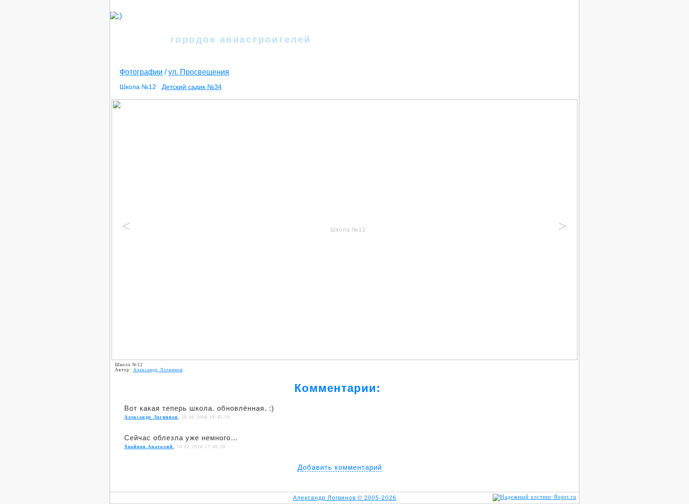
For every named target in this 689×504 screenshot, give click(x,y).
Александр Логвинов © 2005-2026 (345, 498)
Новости (344, 22)
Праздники (503, 22)
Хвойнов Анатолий (148, 446)
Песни (440, 22)
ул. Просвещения (198, 72)
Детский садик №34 (192, 86)
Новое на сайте (411, 34)
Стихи (416, 22)
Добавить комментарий (340, 467)
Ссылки (454, 34)
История (468, 22)
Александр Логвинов (158, 369)
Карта (534, 22)
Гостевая (339, 34)
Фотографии (382, 22)
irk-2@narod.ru (559, 55)
